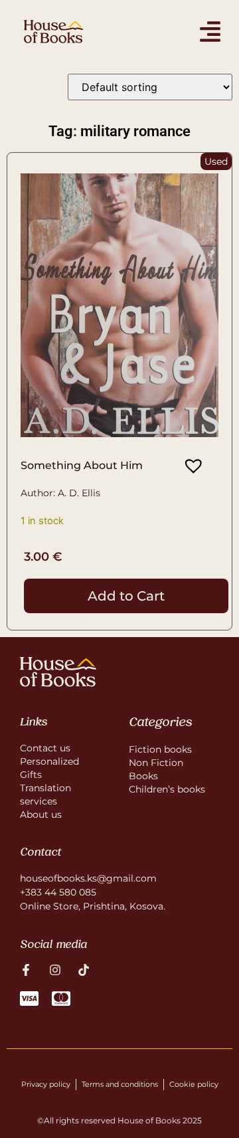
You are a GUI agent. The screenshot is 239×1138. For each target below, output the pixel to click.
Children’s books (167, 789)
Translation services (45, 794)
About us (41, 814)
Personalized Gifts (49, 768)
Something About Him (82, 465)
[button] (189, 466)
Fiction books (160, 749)
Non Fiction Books (156, 769)
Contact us (45, 748)
